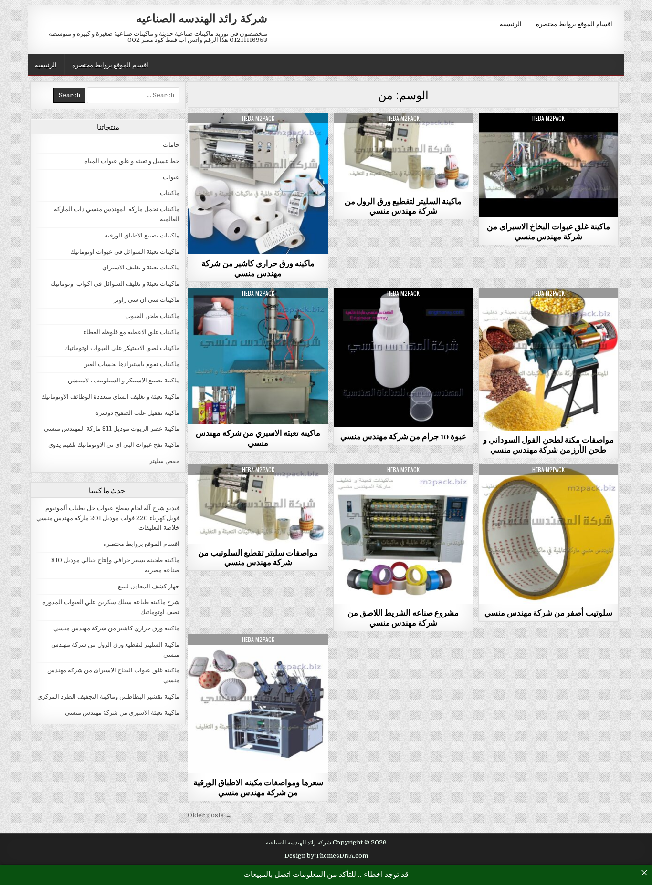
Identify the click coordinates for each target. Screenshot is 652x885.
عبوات (403, 311)
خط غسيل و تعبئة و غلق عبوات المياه (131, 161)
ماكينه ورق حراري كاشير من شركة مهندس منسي (258, 267)
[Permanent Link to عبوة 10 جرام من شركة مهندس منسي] (403, 357)
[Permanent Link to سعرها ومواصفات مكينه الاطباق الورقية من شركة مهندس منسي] (257, 703)
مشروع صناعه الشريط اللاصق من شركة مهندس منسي (403, 617)
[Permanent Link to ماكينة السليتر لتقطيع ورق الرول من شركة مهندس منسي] (403, 152)
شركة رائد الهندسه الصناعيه (201, 17)
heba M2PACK (258, 118)
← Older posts (209, 815)
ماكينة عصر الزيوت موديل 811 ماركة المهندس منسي (111, 428)
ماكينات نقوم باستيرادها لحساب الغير (548, 136)
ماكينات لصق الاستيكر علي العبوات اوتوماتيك (121, 347)
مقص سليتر (403, 136)
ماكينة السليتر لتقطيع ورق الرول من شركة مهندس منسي (403, 206)
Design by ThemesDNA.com (326, 856)
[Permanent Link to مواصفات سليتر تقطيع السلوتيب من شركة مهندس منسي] (257, 504)
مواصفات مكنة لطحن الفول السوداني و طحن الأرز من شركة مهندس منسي (548, 444)
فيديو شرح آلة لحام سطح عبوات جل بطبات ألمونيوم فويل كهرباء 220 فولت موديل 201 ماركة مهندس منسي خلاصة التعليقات (107, 518)
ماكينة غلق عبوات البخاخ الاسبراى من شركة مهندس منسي (548, 231)
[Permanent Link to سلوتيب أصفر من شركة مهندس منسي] (548, 534)
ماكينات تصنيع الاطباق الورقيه (142, 235)
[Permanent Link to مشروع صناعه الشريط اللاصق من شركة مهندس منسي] (403, 534)
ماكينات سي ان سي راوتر (146, 299)
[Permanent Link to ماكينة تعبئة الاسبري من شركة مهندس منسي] (257, 356)
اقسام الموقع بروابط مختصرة (574, 23)
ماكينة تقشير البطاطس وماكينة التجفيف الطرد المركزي (108, 696)
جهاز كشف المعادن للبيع (148, 586)
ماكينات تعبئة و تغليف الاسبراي (140, 267)
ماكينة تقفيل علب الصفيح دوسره (137, 412)
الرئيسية (511, 23)
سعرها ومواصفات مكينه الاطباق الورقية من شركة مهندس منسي (258, 787)
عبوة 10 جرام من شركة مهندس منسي (403, 436)
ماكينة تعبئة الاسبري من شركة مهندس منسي (258, 437)
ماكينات (169, 192)
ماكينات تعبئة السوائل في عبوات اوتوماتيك (124, 251)
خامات (548, 488)
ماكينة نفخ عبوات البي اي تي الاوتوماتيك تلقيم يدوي (113, 444)
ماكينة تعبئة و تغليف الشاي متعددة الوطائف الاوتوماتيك (110, 396)
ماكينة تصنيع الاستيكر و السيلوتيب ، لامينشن (258, 136)
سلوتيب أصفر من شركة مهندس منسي (548, 612)
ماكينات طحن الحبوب (152, 315)
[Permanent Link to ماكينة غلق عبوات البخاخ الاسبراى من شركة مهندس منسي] (548, 165)
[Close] (644, 872)
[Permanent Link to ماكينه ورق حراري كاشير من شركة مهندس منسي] (257, 183)
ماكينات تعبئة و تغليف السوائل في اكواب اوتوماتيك (115, 283)
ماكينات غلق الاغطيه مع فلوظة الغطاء (131, 332)
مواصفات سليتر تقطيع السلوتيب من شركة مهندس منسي (258, 557)
